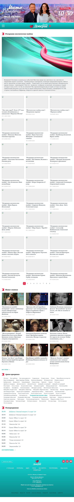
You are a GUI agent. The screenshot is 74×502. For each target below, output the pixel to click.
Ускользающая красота (32, 399)
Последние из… (23, 395)
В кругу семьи (45, 378)
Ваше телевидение (9, 380)
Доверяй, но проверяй (44, 384)
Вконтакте (63, 461)
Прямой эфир (37, 470)
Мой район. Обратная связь (40, 389)
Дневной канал (32, 384)
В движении (35, 378)
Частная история (20, 401)
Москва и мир (54, 389)
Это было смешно (32, 401)
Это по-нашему (62, 401)
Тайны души (20, 399)
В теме (53, 378)
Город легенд (35, 382)
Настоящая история (9, 391)
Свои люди (53, 397)
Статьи (34, 468)
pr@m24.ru (39, 482)
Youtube (70, 461)
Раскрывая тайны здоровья (40, 397)
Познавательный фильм (10, 395)
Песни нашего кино (23, 393)
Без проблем (13, 378)
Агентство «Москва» (36, 492)
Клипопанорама (24, 387)
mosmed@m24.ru (39, 486)
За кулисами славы (26, 386)
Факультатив (45, 399)
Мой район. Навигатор (25, 389)
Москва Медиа (14, 492)
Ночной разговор (59, 391)
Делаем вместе (21, 384)
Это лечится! (42, 401)
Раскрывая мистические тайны (38, 395)
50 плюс (6, 378)
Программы (20, 468)
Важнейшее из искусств (63, 378)
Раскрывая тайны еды (24, 397)
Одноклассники (67, 461)
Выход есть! (16, 382)
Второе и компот (59, 380)
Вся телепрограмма (8, 450)
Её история (7, 386)
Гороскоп (43, 382)
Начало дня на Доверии (23, 391)
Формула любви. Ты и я (57, 399)
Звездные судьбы (39, 386)
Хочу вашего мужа (9, 401)
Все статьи (5, 369)
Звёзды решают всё (51, 386)
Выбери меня (7, 382)
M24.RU (28, 492)
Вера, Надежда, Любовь (22, 380)
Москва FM (45, 492)
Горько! (50, 382)
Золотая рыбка (63, 386)
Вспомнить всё (48, 380)
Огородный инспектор (10, 393)
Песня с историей (49, 393)
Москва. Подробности (66, 389)
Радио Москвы (52, 492)
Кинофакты (7, 387)
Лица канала (64, 468)
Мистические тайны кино (51, 387)
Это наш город (52, 401)
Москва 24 (22, 492)
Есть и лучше (15, 386)
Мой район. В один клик (10, 389)
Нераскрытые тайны (37, 391)
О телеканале (10, 468)
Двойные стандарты (9, 384)
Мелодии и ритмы (36, 387)
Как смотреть (42, 468)
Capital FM (60, 492)
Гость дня (57, 382)
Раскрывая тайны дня (55, 395)
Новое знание (49, 391)
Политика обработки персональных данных (37, 488)
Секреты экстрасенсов (64, 397)
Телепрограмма (53, 468)
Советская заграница (9, 399)
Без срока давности (24, 378)
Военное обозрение (36, 380)
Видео (27, 468)
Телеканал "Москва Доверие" (38, 25)
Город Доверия (26, 382)
